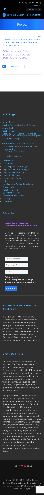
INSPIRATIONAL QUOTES (14, 39)
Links (4, 181)
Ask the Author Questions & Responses (20, 125)
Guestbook (7, 164)
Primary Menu (39, 15)
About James (8, 122)
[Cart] (4, 9)
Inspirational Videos (11, 175)
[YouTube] (33, 2)
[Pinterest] (30, 2)
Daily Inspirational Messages (15, 167)
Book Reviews (8, 131)
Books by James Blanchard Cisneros (19, 134)
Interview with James (12, 178)
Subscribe (7, 201)
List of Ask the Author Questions (17, 184)
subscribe (38, 5)
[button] (4, 66)
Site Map (6, 199)
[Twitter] (23, 2)
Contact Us (7, 161)
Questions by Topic (11, 193)
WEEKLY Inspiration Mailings (21, 282)
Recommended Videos (13, 196)
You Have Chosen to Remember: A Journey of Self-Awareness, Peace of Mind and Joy (21, 146)
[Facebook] (19, 2)
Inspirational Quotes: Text (14, 172)
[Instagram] (26, 2)
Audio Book (7, 128)
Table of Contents (14, 156)
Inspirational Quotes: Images (15, 169)
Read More (16, 66)
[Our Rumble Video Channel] (40, 2)
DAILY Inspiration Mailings (19, 280)
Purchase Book (33, 9)
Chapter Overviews (14, 151)
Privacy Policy (8, 187)
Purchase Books (10, 190)
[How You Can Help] (37, 2)
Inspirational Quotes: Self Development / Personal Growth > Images (21, 42)
